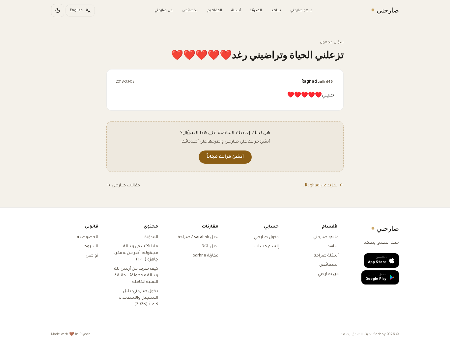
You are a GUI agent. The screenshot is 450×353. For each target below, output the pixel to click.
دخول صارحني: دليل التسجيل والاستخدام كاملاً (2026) (138, 298)
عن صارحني (164, 11)
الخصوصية (87, 237)
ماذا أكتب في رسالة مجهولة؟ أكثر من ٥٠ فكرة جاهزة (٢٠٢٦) (135, 253)
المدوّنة (256, 11)
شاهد (276, 11)
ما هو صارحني (301, 11)
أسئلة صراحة (326, 256)
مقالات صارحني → (123, 185)
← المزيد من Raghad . (323, 185)
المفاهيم (215, 11)
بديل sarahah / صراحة (198, 237)
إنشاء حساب (266, 246)
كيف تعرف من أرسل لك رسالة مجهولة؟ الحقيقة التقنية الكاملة (136, 276)
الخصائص (190, 11)
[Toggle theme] (57, 10)
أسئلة (236, 11)
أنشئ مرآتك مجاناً (225, 157)
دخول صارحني (266, 237)
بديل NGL (210, 246)
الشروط (90, 246)
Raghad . (317, 82)
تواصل (92, 256)
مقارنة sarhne (205, 256)
